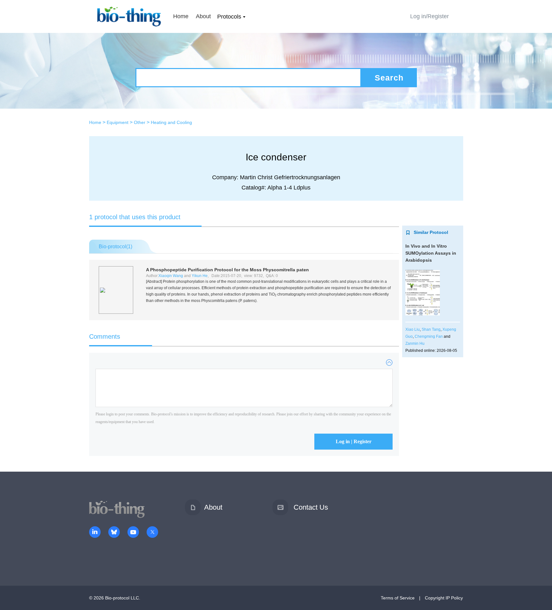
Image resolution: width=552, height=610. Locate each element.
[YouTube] (133, 532)
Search (389, 77)
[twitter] (152, 532)
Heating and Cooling (171, 122)
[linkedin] (95, 532)
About (203, 16)
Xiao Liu (412, 329)
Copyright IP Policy (444, 597)
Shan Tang (431, 329)
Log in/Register (429, 16)
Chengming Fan (429, 336)
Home (180, 16)
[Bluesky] (114, 532)
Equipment (117, 122)
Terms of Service (398, 597)
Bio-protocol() (115, 246)
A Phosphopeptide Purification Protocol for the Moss (227, 269)
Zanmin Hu (415, 343)
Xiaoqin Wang (170, 276)
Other (139, 122)
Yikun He (200, 276)
